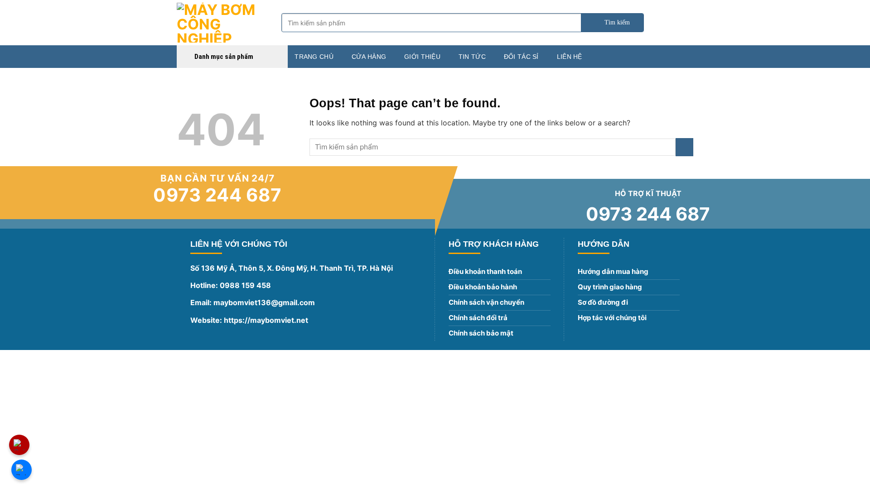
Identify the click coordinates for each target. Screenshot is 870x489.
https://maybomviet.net (265, 320)
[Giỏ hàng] (688, 23)
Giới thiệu (422, 56)
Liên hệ (569, 56)
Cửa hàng (369, 56)
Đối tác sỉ (521, 56)
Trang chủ (314, 56)
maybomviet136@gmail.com (264, 302)
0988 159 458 (245, 285)
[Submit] (612, 23)
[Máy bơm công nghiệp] (222, 22)
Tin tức (472, 56)
